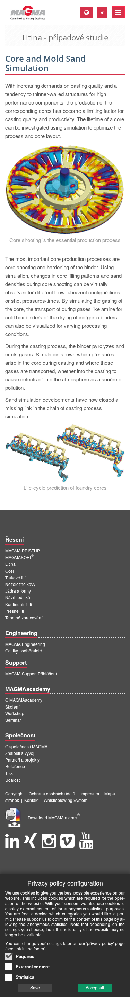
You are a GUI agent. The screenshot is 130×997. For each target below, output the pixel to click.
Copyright (14, 793)
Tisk (9, 773)
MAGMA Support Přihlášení (31, 674)
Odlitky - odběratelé (23, 651)
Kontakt (31, 800)
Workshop (14, 713)
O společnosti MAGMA (26, 746)
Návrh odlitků (17, 597)
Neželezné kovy (20, 584)
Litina (10, 564)
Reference (15, 766)
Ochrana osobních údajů (52, 793)
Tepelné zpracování (23, 617)
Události (13, 780)
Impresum (89, 793)
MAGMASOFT (19, 557)
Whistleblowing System (65, 800)
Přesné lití (14, 611)
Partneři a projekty (22, 760)
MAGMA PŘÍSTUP (22, 551)
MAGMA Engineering (25, 644)
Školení (12, 707)
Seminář (13, 720)
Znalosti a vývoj (19, 753)
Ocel (9, 571)
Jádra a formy (18, 591)
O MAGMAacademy (23, 700)
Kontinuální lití (18, 604)
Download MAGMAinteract (54, 817)
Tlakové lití (15, 577)
